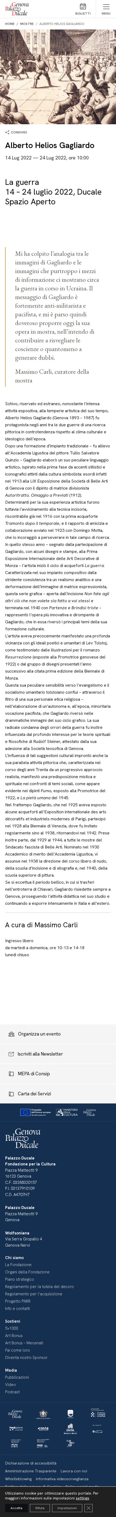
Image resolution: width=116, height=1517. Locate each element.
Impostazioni (67, 1508)
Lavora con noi (74, 1471)
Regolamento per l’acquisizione (33, 1294)
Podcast (12, 1392)
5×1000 (11, 1328)
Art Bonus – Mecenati (24, 1343)
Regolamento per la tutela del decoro (39, 1286)
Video (10, 1384)
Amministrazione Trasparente (30, 1471)
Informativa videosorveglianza (62, 1478)
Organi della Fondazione (27, 1272)
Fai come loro (17, 1350)
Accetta (16, 1508)
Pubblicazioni (17, 1377)
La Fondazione (18, 1264)
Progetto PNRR (17, 1301)
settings (82, 1498)
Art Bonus (14, 1335)
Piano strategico (19, 1279)
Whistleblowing (18, 1478)
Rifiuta (40, 1508)
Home (10, 24)
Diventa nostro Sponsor (26, 1357)
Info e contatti (17, 1308)
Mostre (27, 24)
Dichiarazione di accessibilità (30, 1463)
